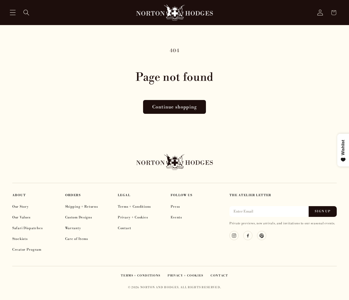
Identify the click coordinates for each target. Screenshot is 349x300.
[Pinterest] (261, 235)
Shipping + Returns (81, 207)
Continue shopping (174, 107)
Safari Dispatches (27, 228)
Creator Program (26, 250)
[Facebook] (247, 235)
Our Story (20, 207)
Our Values (21, 217)
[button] (13, 12)
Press (175, 207)
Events (176, 217)
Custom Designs (78, 217)
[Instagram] (234, 235)
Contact (124, 228)
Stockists (20, 239)
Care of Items (76, 239)
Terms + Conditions (134, 207)
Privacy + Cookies (133, 217)
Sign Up (323, 211)
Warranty (73, 228)
